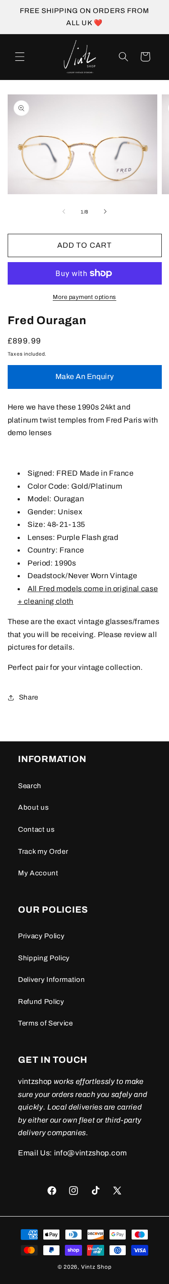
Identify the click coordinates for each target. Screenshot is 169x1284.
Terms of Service (45, 1023)
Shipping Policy (44, 958)
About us (33, 807)
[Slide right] (105, 212)
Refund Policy (41, 1001)
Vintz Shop (96, 1267)
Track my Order (43, 851)
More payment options (84, 297)
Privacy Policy (41, 936)
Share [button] (28, 697)
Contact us (36, 829)
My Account (38, 873)
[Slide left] (63, 212)
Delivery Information (51, 979)
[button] (20, 56)
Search (29, 785)
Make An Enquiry (84, 376)
